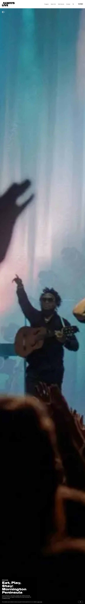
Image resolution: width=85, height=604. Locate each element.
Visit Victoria (61, 4)
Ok (80, 601)
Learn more (39, 601)
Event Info (53, 4)
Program (46, 4)
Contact (68, 4)
